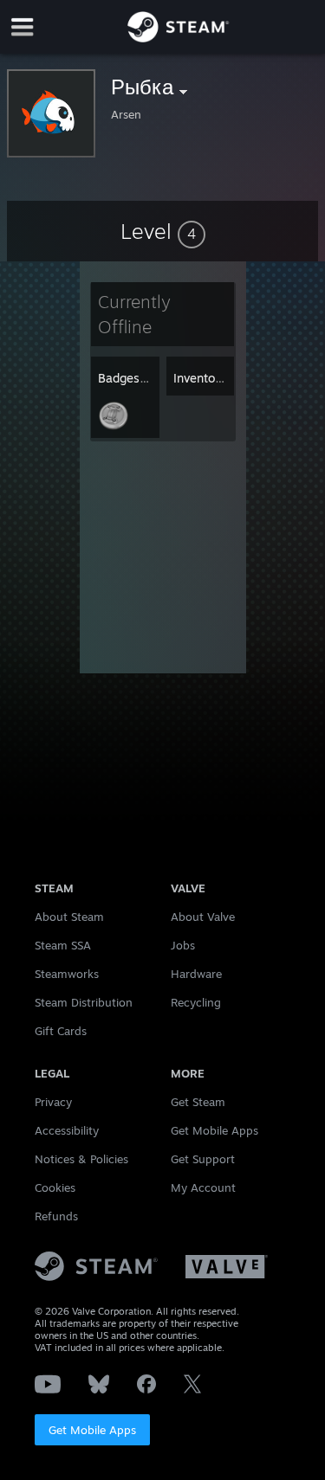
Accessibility (67, 1130)
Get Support (203, 1159)
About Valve (203, 916)
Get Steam (198, 1102)
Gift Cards (61, 1031)
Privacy (53, 1102)
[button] (162, 231)
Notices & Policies (81, 1159)
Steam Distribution (84, 1002)
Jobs (183, 945)
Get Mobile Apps (92, 1430)
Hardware (196, 974)
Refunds (56, 1216)
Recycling (196, 1002)
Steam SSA (63, 945)
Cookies (55, 1187)
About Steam (69, 916)
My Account (203, 1187)
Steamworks (67, 974)
